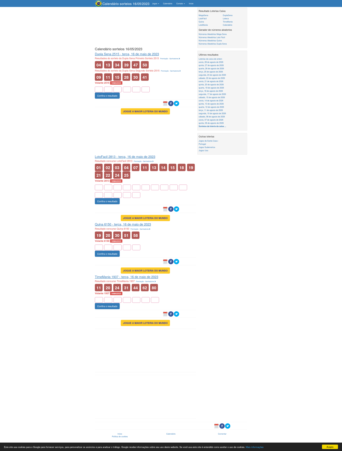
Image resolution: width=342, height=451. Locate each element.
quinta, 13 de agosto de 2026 (211, 103)
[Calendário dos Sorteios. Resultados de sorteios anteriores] (165, 103)
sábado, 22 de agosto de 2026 (212, 78)
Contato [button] (180, 3)
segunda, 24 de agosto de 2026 (212, 74)
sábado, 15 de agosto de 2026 (212, 97)
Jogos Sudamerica (207, 147)
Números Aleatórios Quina (210, 40)
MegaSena (203, 15)
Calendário (167, 3)
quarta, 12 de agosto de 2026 (211, 106)
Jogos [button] (155, 3)
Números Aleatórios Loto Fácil (212, 37)
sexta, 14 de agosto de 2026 (211, 100)
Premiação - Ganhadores (169, 58)
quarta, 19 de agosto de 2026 (211, 87)
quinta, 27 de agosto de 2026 (211, 65)
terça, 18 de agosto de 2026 (211, 90)
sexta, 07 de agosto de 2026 (211, 119)
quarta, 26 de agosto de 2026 (211, 68)
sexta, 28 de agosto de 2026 (211, 62)
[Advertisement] (145, 26)
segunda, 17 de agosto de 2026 (212, 94)
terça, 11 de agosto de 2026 (211, 110)
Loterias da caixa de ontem (210, 58)
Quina (201, 21)
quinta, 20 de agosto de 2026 (211, 84)
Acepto (330, 446)
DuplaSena (227, 15)
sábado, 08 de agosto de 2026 (212, 116)
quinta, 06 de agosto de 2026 (211, 123)
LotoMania (203, 24)
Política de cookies (120, 436)
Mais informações (255, 447)
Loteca (226, 18)
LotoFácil (203, 18)
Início (191, 3)
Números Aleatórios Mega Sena (213, 34)
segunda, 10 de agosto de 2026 (212, 113)
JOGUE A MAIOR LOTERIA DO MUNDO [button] (145, 111)
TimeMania (228, 21)
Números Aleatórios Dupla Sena (213, 43)
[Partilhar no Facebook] (171, 103)
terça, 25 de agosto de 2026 (211, 71)
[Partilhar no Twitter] (176, 103)
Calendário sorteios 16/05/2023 (125, 3)
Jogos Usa (203, 150)
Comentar (222, 433)
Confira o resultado (107, 95)
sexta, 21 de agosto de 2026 (211, 81)
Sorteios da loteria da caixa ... (212, 126)
